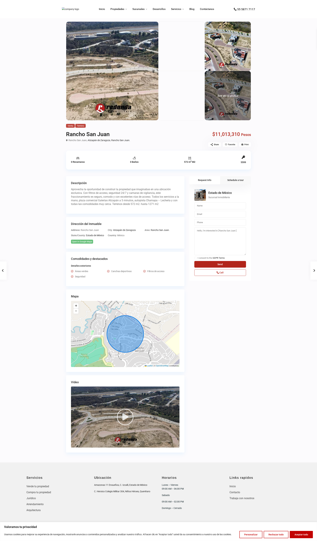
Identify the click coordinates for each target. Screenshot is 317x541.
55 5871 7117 (246, 9)
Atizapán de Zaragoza (99, 140)
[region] (158, 531)
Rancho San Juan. (120, 140)
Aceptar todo (301, 534)
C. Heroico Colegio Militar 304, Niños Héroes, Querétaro (122, 491)
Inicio (102, 9)
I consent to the (211, 258)
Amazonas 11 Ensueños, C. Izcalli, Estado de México (120, 485)
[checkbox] (195, 258)
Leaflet (150, 365)
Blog (191, 9)
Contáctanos (207, 9)
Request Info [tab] (204, 180)
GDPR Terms (219, 258)
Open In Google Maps (82, 241)
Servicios (176, 9)
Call (221, 272)
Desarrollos (159, 9)
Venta (70, 126)
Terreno (80, 126)
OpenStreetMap (162, 365)
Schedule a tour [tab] (235, 180)
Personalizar (251, 534)
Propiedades (117, 9)
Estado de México (95, 235)
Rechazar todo (276, 534)
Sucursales (138, 9)
